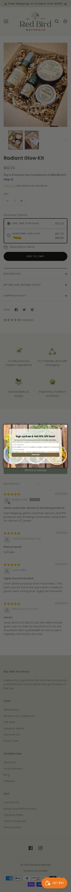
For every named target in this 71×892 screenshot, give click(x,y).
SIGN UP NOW (35, 454)
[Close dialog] (65, 426)
